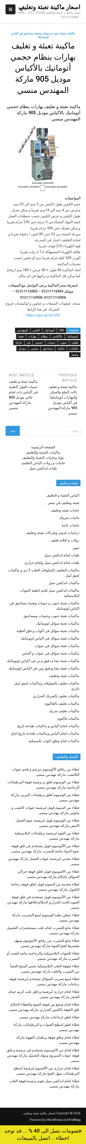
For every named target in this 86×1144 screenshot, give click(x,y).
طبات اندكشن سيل (43, 468)
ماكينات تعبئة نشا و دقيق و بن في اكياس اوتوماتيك (43, 661)
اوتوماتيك (72, 336)
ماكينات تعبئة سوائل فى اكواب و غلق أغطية (48, 631)
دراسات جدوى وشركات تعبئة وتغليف (52, 533)
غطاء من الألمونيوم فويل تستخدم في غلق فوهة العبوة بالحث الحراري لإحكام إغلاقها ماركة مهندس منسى (43, 902)
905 (61, 330)
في (28, 342)
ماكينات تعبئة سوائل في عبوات (57, 646)
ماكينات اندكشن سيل (64, 583)
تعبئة (21, 336)
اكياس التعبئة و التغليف (62, 495)
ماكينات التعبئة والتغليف (43, 452)
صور (76, 548)
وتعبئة (74, 354)
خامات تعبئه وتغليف (65, 510)
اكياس (36, 330)
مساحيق (48, 348)
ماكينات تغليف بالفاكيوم (62, 703)
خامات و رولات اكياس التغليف (43, 463)
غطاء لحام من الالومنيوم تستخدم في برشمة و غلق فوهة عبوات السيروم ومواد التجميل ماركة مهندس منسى (43, 1055)
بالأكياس (57, 336)
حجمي (39, 342)
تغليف (74, 342)
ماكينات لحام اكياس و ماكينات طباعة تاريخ (48, 726)
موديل (22, 348)
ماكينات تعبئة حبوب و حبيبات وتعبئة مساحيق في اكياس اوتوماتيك (43, 35)
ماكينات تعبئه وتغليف (64, 676)
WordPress (54, 1120)
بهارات (32, 336)
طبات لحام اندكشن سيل (61, 555)
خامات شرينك (69, 518)
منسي (34, 348)
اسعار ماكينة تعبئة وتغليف (49, 7)
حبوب (63, 342)
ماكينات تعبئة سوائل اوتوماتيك (57, 623)
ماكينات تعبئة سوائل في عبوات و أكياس (50, 653)
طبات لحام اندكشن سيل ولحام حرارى (51, 563)
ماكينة (61, 348)
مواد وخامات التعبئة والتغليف (43, 458)
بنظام (44, 336)
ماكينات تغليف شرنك (64, 711)
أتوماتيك (50, 330)
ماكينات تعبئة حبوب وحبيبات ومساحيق (51, 616)
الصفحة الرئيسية (43, 447)
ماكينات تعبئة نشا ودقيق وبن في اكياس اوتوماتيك (43, 668)
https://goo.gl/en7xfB (43, 315)
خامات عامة (70, 525)
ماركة (18, 342)
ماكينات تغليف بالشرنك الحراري (56, 696)
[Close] (80, 1131)
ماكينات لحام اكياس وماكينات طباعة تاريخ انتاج (45, 733)
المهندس (22, 330)
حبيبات (51, 342)
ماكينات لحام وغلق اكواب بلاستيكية (53, 741)
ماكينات (73, 348)
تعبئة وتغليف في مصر (63, 503)
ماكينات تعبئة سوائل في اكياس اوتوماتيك (50, 638)
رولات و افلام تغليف (64, 540)
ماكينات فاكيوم (68, 718)
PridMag (74, 1120)
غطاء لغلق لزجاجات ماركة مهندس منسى (49, 1017)
